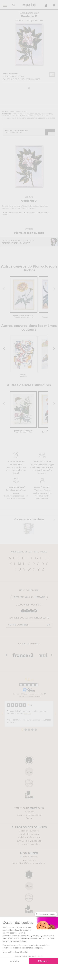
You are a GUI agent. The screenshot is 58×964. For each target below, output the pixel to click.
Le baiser (23, 376)
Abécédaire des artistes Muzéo (29, 552)
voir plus (27, 714)
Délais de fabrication (29, 837)
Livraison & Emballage (29, 841)
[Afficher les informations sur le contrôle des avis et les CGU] (45, 694)
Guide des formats (29, 834)
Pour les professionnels (29, 815)
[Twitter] (35, 612)
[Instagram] (27, 612)
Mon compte (29, 860)
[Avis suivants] (56, 714)
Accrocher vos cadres (29, 844)
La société (29, 811)
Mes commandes (29, 856)
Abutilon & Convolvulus (23, 431)
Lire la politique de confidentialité (15, 952)
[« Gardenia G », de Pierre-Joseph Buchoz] (28, 528)
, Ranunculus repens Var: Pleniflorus (23, 316)
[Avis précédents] (2, 714)
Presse (29, 818)
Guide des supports (29, 831)
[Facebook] (23, 612)
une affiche (22, 206)
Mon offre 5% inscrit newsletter (29, 863)
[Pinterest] (31, 612)
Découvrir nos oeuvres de (18, 242)
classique (44, 206)
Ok (48, 625)
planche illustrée (28, 208)
